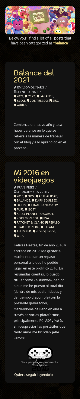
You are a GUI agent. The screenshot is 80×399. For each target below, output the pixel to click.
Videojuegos (45, 231)
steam (48, 227)
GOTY (31, 209)
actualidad (47, 196)
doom (21, 205)
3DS (30, 196)
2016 (19, 196)
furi (19, 209)
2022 (31, 96)
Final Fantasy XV (44, 205)
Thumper (23, 231)
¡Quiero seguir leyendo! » (33, 374)
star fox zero (27, 227)
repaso (54, 222)
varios (21, 105)
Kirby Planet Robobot (34, 214)
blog (20, 101)
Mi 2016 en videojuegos (34, 176)
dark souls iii (45, 200)
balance (46, 96)
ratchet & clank (30, 222)
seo (55, 101)
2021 (19, 96)
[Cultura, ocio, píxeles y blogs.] (40, 20)
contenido (38, 101)
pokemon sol (27, 218)
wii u (20, 236)
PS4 (45, 218)
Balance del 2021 (34, 76)
